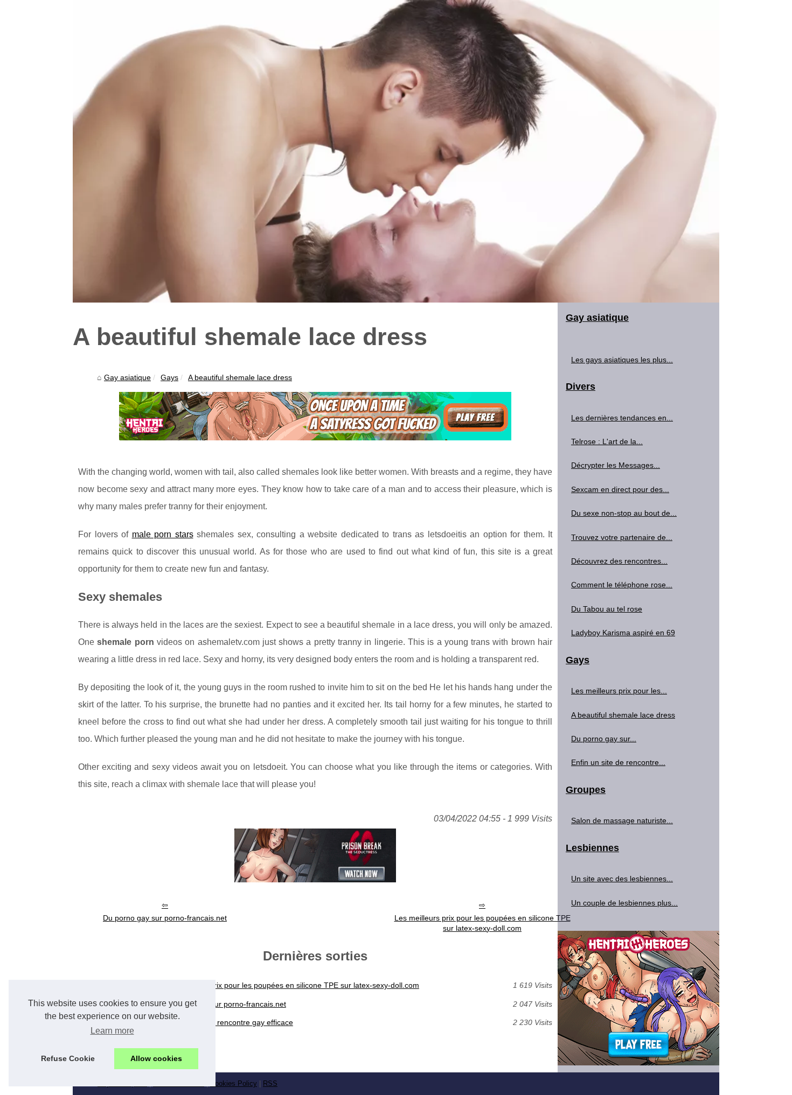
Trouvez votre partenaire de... (621, 537)
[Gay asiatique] (396, 151)
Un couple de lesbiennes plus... (624, 903)
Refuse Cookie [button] (68, 1058)
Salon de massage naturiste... (622, 820)
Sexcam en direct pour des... (620, 489)
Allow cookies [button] (156, 1058)
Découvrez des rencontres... (619, 561)
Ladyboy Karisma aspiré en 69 (623, 632)
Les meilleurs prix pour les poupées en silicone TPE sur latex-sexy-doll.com (482, 923)
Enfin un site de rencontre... (618, 762)
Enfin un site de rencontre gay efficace (227, 1022)
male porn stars (162, 534)
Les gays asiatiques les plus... (622, 359)
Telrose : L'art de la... (607, 441)
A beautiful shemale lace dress (240, 377)
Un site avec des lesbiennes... (622, 878)
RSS (270, 1083)
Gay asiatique (127, 377)
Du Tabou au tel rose (606, 609)
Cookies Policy (233, 1083)
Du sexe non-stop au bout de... (624, 513)
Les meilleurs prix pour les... (619, 690)
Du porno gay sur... (603, 738)
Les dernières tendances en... (622, 417)
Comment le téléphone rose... (621, 584)
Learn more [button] (112, 1030)
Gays (169, 377)
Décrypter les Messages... (615, 465)
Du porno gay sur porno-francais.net (165, 918)
